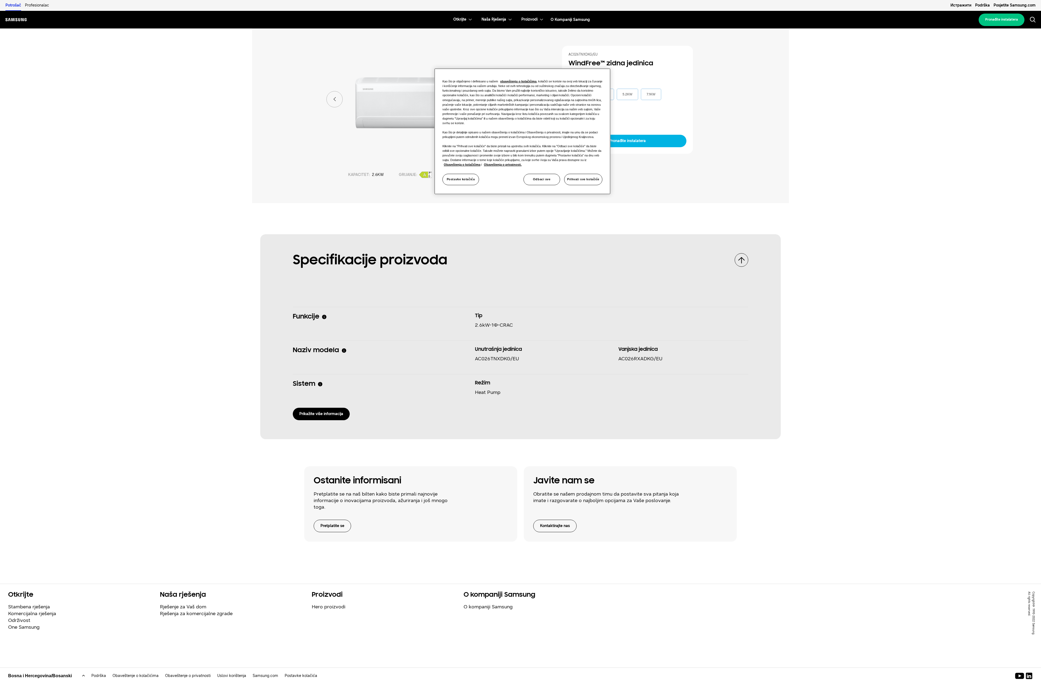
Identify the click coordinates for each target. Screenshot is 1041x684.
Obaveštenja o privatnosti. (503, 164)
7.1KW (651, 94)
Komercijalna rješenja (32, 613)
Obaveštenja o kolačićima (462, 164)
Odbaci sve (542, 179)
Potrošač (13, 5)
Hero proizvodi (328, 607)
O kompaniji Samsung (488, 607)
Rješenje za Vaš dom (183, 607)
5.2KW (627, 94)
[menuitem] (459, 19)
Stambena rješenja (29, 607)
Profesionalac (37, 5)
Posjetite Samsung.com (1015, 5)
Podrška (982, 5)
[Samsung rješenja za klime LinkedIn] (1029, 676)
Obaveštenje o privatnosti (188, 675)
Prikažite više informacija (321, 414)
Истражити (960, 5)
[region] (522, 131)
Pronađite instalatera (1001, 19)
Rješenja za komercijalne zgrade (196, 613)
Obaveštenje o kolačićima (136, 675)
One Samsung (24, 627)
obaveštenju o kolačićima (518, 81)
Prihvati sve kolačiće (583, 179)
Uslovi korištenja (231, 675)
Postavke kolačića (461, 179)
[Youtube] (1020, 676)
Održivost (19, 620)
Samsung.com (265, 675)
